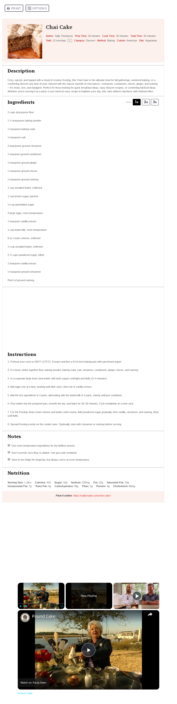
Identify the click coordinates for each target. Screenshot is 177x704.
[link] (25, 617)
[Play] (20, 606)
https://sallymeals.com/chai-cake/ (92, 495)
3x (155, 102)
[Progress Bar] (41, 603)
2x (146, 102)
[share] (150, 614)
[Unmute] (26, 606)
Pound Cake (43, 616)
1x (136, 102)
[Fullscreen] (62, 606)
